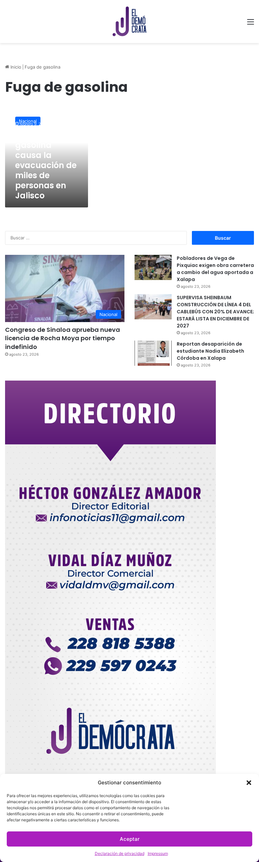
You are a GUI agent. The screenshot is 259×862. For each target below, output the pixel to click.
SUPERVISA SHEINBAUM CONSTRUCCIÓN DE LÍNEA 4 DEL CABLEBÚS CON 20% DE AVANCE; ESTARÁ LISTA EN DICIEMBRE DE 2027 (215, 311)
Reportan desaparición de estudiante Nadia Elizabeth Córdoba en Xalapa (210, 351)
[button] (249, 782)
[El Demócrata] (129, 21)
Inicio (15, 67)
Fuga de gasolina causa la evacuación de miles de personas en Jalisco (46, 165)
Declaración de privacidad (119, 853)
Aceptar (130, 839)
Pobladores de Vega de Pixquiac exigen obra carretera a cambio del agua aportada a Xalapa (215, 269)
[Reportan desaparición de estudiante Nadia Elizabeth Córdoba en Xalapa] (153, 353)
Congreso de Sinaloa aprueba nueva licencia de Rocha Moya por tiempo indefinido (62, 338)
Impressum (158, 853)
